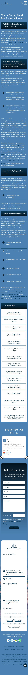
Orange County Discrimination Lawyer (14, 320)
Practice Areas (6, 634)
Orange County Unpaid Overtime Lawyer (14, 394)
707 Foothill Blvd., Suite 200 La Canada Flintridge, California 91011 (14, 572)
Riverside (6, 623)
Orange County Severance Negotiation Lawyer (14, 379)
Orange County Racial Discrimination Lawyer (14, 364)
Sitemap (13, 649)
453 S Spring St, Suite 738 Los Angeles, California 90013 (12, 602)
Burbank (22, 623)
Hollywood (11, 627)
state (18, 145)
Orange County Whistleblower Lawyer (14, 408)
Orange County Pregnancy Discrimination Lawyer (14, 357)
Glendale (17, 627)
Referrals (9, 636)
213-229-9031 (9, 608)
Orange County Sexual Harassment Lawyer (14, 386)
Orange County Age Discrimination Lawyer (14, 313)
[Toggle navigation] (25, 2)
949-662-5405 (17, 298)
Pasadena (13, 617)
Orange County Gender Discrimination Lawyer (14, 335)
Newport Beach (20, 617)
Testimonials (18, 634)
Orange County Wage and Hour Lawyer (14, 401)
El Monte (12, 623)
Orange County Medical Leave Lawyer (14, 349)
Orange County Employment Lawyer (14, 327)
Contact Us (14, 636)
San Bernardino (18, 620)
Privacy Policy (20, 649)
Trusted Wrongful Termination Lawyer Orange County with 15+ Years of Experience (14, 417)
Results (12, 634)
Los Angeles (7, 617)
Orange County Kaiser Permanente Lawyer (14, 342)
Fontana (17, 623)
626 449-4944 (9, 579)
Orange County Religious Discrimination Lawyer (14, 372)
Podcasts (20, 636)
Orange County (10, 620)
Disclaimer (10, 521)
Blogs (23, 634)
